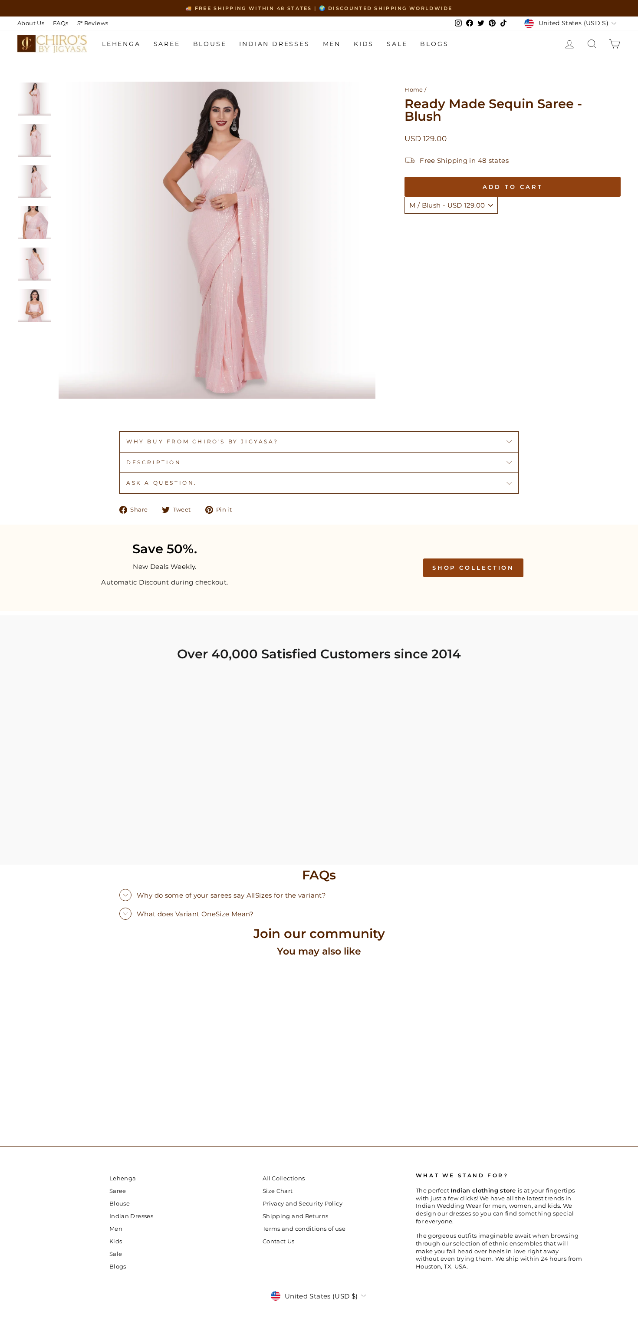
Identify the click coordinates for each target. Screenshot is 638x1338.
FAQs (61, 23)
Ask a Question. (161, 482)
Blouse (210, 44)
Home (414, 89)
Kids (364, 44)
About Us (30, 23)
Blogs (434, 44)
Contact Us (279, 1241)
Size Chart (278, 1191)
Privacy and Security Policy (302, 1203)
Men (332, 44)
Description (153, 462)
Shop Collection (473, 567)
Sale (397, 44)
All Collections (284, 1178)
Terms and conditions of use (304, 1229)
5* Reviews (93, 23)
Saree (167, 44)
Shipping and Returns (296, 1216)
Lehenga (121, 44)
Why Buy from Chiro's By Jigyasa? (202, 441)
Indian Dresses (274, 44)
